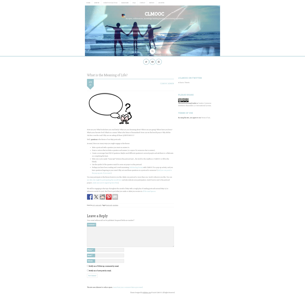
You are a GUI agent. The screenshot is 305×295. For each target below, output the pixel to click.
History (151, 3)
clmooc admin (167, 83)
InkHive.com (147, 293)
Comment (92, 225)
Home (88, 3)
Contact (142, 3)
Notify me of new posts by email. (100, 271)
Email (90, 255)
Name (90, 250)
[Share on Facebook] (90, 197)
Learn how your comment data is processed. (128, 287)
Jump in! (96, 3)
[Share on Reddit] (102, 197)
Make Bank (125, 3)
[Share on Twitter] (96, 197)
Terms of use (205, 118)
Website (90, 261)
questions (115, 205)
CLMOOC (154, 13)
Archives (161, 3)
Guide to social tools (110, 3)
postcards (98, 205)
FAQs (134, 3)
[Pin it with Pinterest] (109, 197)
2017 (93, 205)
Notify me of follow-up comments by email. (104, 266)
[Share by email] (115, 197)
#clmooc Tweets (183, 83)
